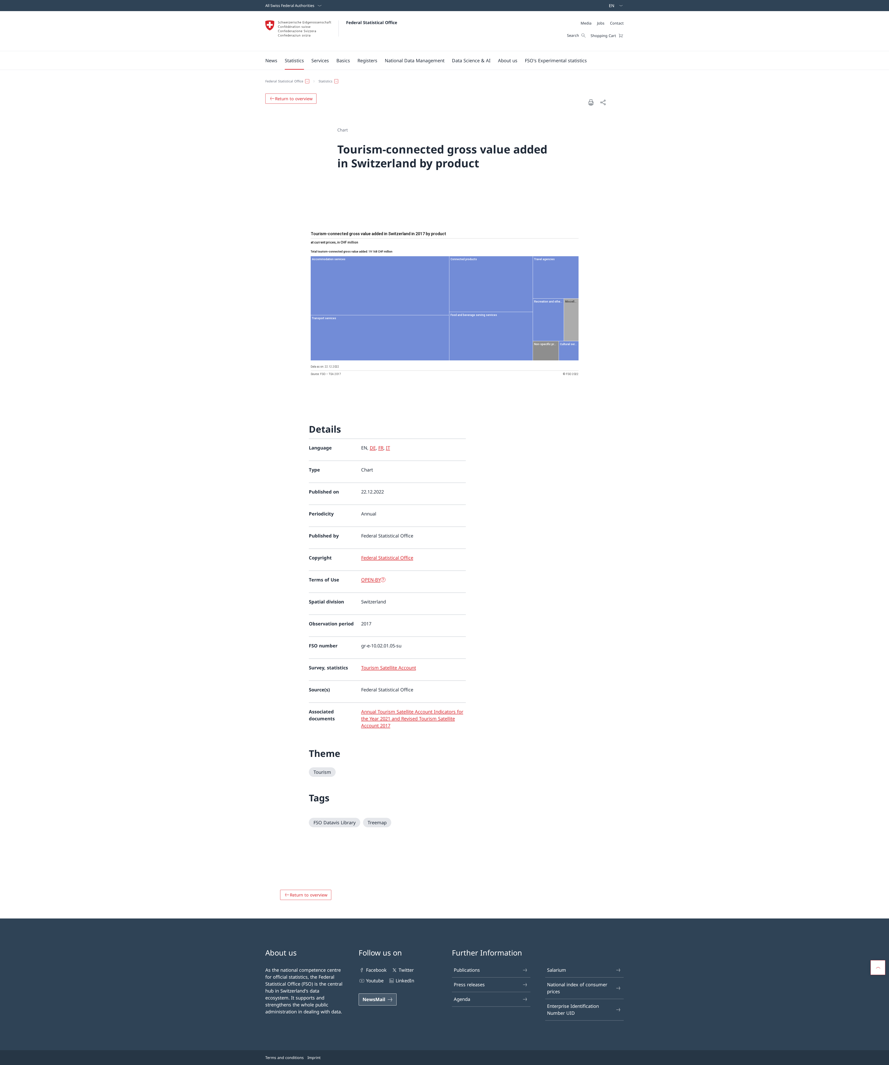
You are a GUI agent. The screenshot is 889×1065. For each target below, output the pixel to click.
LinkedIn (405, 981)
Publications (467, 970)
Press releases (469, 984)
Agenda (462, 999)
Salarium (556, 970)
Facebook (376, 970)
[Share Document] (603, 102)
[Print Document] (591, 102)
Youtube (375, 981)
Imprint (314, 1057)
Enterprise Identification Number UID (573, 1009)
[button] (271, 60)
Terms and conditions (284, 1057)
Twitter (406, 970)
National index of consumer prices (577, 988)
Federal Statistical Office (371, 22)
